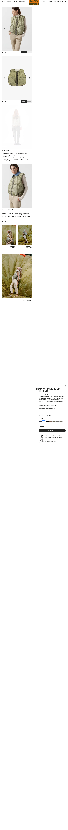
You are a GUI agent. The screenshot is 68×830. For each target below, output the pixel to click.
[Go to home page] (34, 2)
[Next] (24, 29)
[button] (40, 421)
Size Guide (62, 426)
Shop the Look (12, 248)
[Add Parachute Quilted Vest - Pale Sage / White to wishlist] (65, 386)
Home (37, 386)
